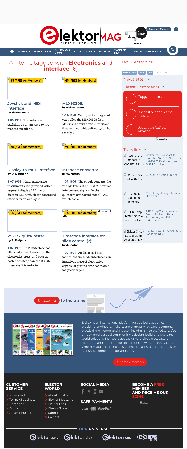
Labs (135, 51)
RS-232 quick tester (25, 236)
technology (129, 72)
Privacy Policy (19, 395)
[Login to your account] (176, 29)
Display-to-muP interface (31, 170)
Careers (53, 417)
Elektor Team (20, 112)
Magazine (41, 51)
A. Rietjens (18, 240)
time (142, 72)
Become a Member (158, 29)
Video (103, 51)
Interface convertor (80, 170)
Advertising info (20, 412)
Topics (23, 51)
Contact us (17, 408)
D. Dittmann (19, 174)
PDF (150, 72)
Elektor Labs (57, 404)
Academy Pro (120, 51)
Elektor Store (57, 408)
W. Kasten (73, 174)
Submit (53, 412)
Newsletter (154, 51)
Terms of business (22, 399)
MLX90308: (72, 103)
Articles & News (63, 51)
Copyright (16, 404)
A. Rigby (71, 245)
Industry (86, 51)
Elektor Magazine (60, 399)
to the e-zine (61, 300)
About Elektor (58, 395)
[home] (12, 52)
